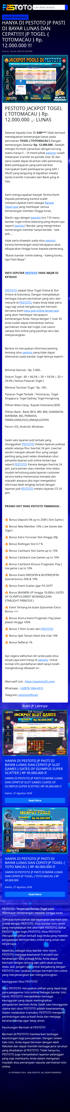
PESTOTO (31, 273)
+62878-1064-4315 (31, 688)
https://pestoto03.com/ (40, 681)
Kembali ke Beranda (15, 17)
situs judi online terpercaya (41, 311)
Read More (35, 800)
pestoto (51, 153)
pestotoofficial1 (28, 695)
